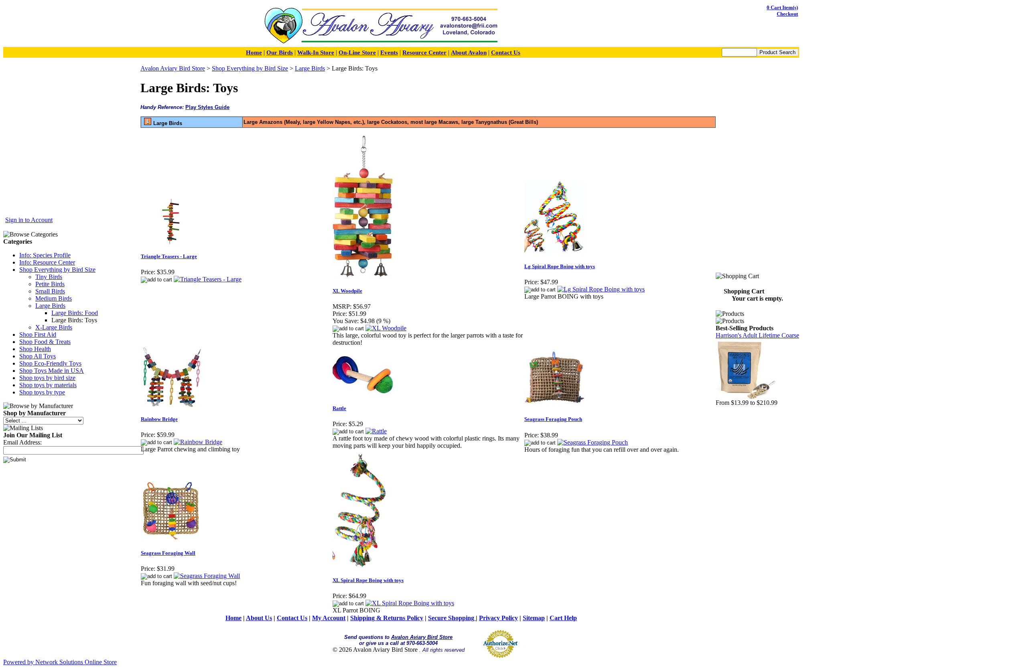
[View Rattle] (376, 431)
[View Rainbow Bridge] (198, 442)
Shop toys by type (42, 392)
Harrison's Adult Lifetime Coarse (757, 335)
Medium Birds (53, 298)
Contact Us (505, 52)
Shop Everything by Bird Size (57, 269)
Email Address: (22, 442)
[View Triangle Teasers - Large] (208, 279)
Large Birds (50, 305)
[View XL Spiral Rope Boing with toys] (409, 603)
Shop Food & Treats (45, 341)
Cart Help (563, 617)
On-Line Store (357, 52)
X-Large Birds (53, 327)
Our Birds (279, 52)
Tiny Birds (48, 276)
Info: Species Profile (45, 255)
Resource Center (424, 52)
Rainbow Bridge (159, 419)
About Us (259, 617)
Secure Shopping (452, 617)
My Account (328, 617)
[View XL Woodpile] (385, 328)
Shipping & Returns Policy (386, 617)
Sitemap (534, 617)
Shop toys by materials (48, 385)
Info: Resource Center (47, 262)
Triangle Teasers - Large (169, 256)
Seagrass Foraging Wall (168, 553)
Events (389, 52)
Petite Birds (50, 284)
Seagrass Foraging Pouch (553, 419)
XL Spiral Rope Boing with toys (368, 580)
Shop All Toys (37, 356)
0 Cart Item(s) (782, 7)
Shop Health (35, 349)
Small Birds (50, 291)
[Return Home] (380, 43)
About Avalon (469, 52)
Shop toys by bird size (47, 377)
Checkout (787, 14)
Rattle (339, 408)
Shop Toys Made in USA (51, 370)
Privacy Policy (498, 617)
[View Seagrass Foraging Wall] (207, 575)
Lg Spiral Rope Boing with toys (559, 266)
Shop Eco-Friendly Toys (50, 363)
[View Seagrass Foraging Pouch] (592, 442)
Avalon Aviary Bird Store (172, 68)
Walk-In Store (315, 52)
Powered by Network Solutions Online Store (60, 662)
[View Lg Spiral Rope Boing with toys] (601, 289)
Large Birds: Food (74, 312)
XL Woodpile (347, 291)
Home (254, 52)
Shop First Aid (37, 334)
